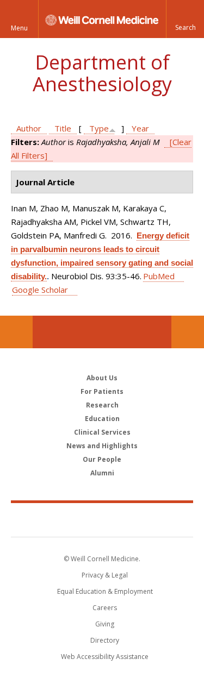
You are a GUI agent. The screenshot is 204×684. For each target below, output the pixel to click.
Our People (102, 459)
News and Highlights (102, 445)
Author (28, 128)
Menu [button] (19, 28)
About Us (102, 377)
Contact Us (187, 332)
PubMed (159, 276)
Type (99, 128)
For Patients (102, 391)
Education (102, 418)
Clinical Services (102, 432)
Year (140, 128)
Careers (104, 607)
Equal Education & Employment (105, 591)
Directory (104, 640)
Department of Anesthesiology (102, 73)
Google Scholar (40, 289)
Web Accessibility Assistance (105, 656)
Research (102, 405)
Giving (104, 624)
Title (62, 128)
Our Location (16, 332)
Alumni (102, 473)
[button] (185, 19)
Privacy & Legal (105, 575)
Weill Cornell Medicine (102, 519)
